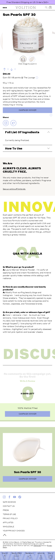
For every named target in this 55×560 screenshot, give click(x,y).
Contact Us (9, 506)
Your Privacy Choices (14, 531)
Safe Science (9, 502)
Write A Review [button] (27, 381)
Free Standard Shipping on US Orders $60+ (27, 2)
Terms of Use (9, 514)
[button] (5, 7)
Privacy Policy (10, 518)
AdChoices (37, 545)
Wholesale (8, 527)
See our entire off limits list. (14, 189)
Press (6, 510)
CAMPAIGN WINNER (27, 110)
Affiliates (8, 522)
